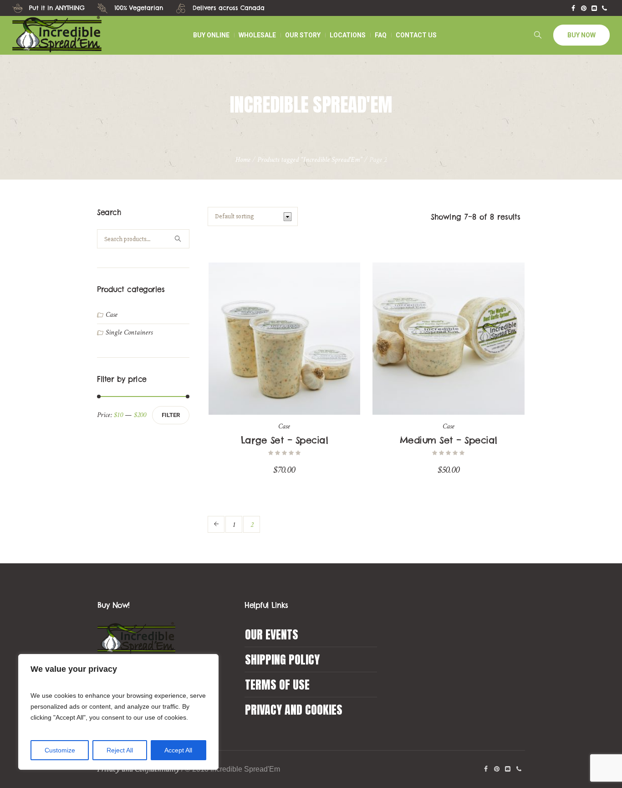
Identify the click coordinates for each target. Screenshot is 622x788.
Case (284, 426)
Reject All (120, 750)
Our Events (271, 634)
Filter (171, 415)
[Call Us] (604, 8)
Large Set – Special (284, 440)
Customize (60, 750)
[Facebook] (573, 8)
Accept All (178, 750)
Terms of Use (277, 684)
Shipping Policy (282, 659)
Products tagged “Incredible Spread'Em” (309, 160)
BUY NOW (581, 35)
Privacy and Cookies (293, 709)
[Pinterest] (583, 8)
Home (242, 160)
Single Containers (129, 332)
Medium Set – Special (448, 440)
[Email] (594, 8)
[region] (118, 712)
